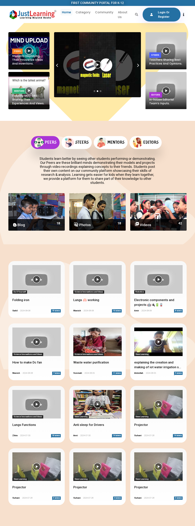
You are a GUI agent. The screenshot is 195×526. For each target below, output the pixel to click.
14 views (117, 435)
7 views (56, 373)
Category (83, 12)
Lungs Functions (24, 425)
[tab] (45, 142)
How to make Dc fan (27, 362)
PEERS (17, 51)
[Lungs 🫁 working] (97, 279)
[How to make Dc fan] (36, 342)
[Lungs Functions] (36, 404)
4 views (117, 498)
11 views (117, 373)
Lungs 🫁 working (86, 300)
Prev (57, 66)
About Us (122, 14)
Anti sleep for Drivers (88, 425)
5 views (56, 498)
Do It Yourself (20, 292)
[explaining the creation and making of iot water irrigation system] (158, 342)
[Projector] (158, 404)
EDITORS (155, 95)
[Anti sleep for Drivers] (97, 404)
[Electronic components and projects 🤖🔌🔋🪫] (158, 279)
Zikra (15, 435)
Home (66, 12)
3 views (178, 498)
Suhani (138, 435)
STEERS (155, 55)
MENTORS (19, 91)
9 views (178, 373)
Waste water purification (91, 362)
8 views (178, 311)
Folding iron (20, 300)
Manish (77, 310)
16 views (117, 311)
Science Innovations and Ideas (88, 292)
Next (138, 66)
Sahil (15, 310)
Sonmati (77, 373)
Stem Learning (142, 354)
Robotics (139, 292)
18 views (56, 311)
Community (104, 12)
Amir (136, 310)
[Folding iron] (36, 279)
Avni (75, 435)
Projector (141, 425)
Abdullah (139, 373)
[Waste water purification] (97, 342)
